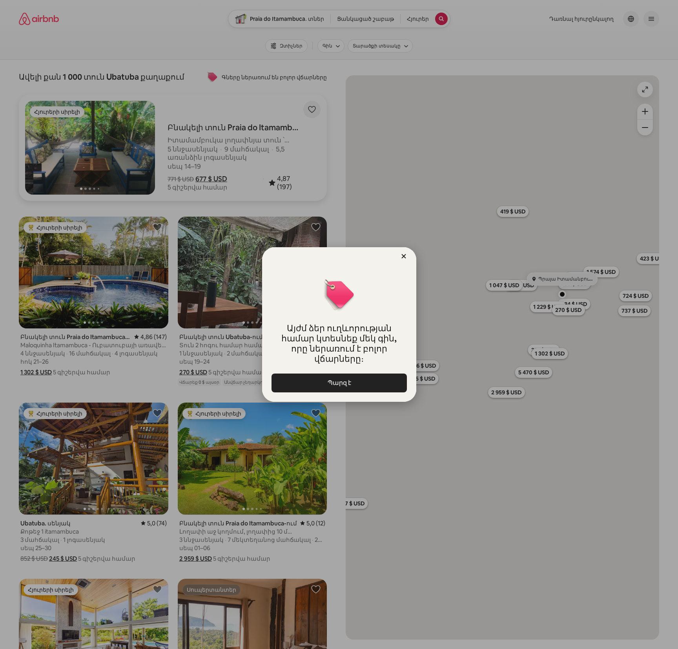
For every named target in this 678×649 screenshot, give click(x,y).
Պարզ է (339, 383)
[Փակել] (404, 256)
